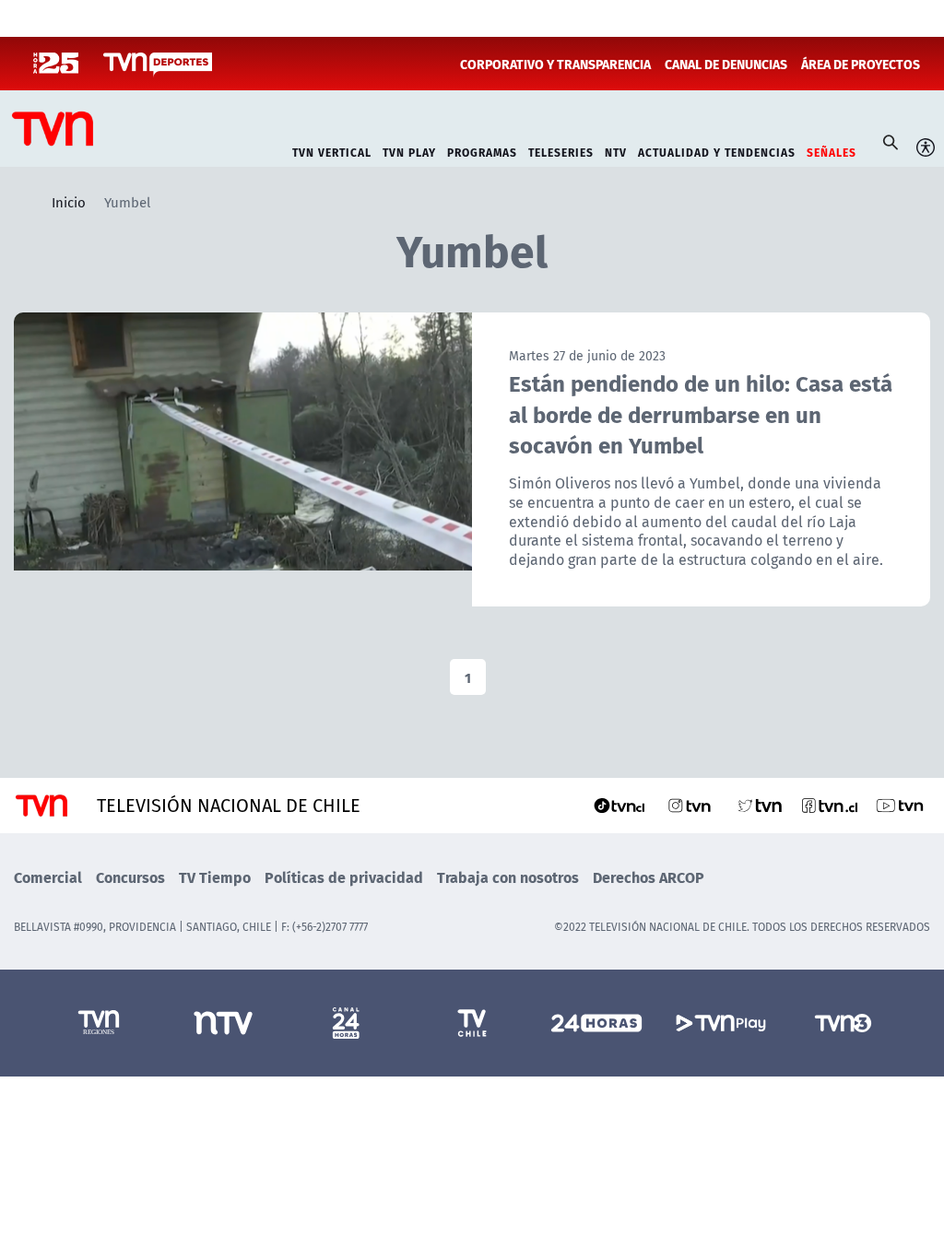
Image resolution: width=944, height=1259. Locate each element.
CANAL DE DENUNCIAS (726, 63)
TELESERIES (561, 151)
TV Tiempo (215, 876)
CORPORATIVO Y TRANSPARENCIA (555, 63)
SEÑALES (831, 151)
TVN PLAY (409, 151)
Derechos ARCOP (648, 876)
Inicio (69, 202)
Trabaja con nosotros (508, 876)
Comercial (48, 876)
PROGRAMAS (482, 151)
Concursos (130, 876)
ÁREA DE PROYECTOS (860, 63)
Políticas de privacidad (344, 876)
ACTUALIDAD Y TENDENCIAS (717, 151)
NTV (616, 151)
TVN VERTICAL (332, 151)
